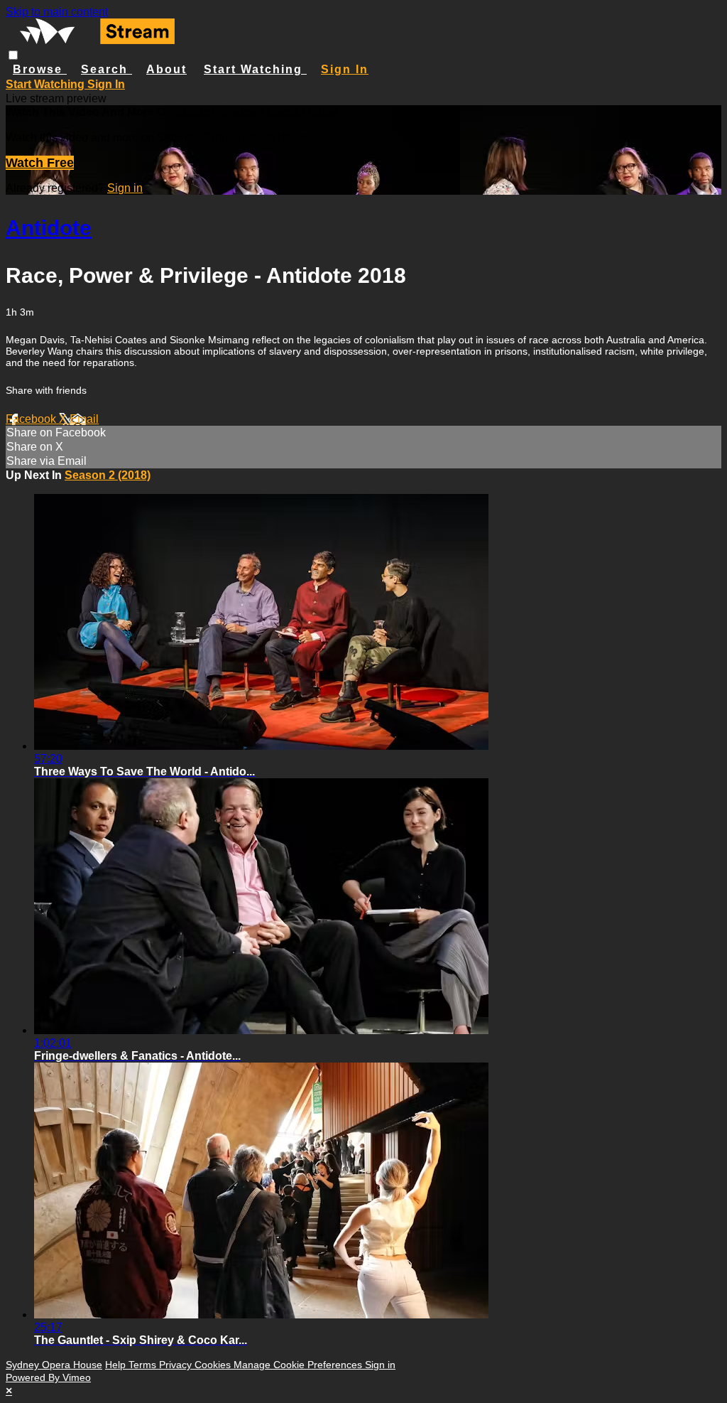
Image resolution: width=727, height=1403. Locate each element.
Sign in (344, 69)
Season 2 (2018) (108, 475)
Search (106, 69)
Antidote (49, 228)
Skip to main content (57, 12)
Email (84, 419)
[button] (13, 55)
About (166, 69)
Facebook (32, 419)
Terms (144, 1364)
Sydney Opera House (54, 1364)
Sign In (106, 84)
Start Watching (255, 69)
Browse (40, 69)
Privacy (177, 1364)
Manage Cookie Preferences (299, 1364)
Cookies (214, 1364)
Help (117, 1364)
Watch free (40, 163)
